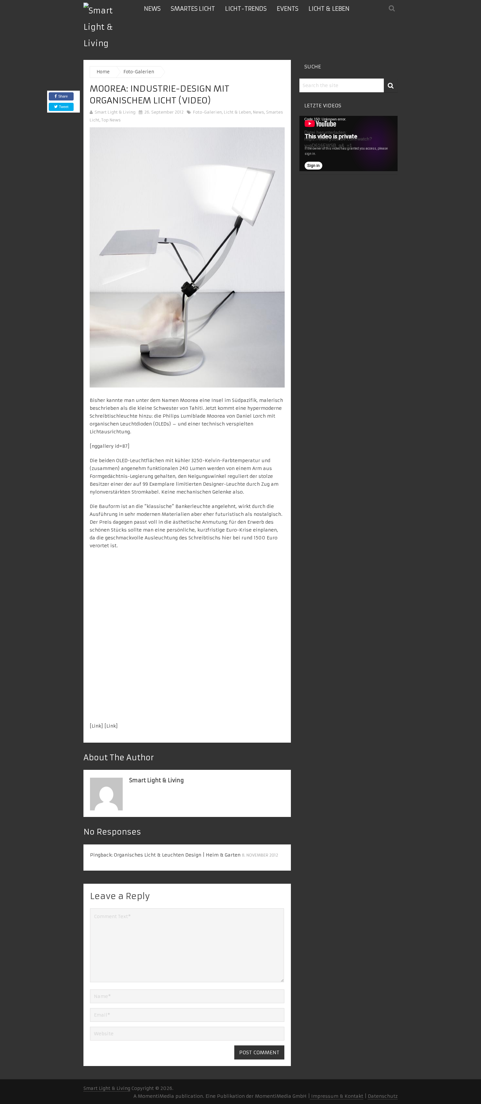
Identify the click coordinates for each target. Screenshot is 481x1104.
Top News (111, 120)
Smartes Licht (193, 8)
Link (96, 726)
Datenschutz (383, 1096)
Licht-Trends (246, 8)
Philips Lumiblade (184, 416)
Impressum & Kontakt (336, 1096)
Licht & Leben (329, 8)
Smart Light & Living (115, 112)
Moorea (216, 416)
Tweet (63, 107)
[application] (348, 143)
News (152, 8)
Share (63, 96)
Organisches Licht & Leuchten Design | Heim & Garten (177, 855)
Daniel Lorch (251, 416)
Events (287, 8)
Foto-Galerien (207, 112)
